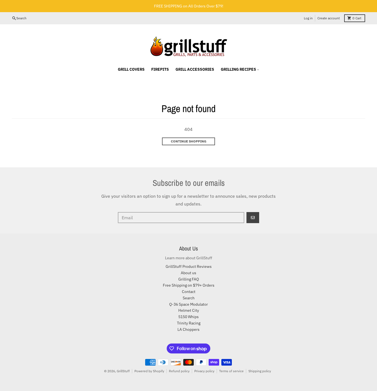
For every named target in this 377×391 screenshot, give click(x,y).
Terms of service (231, 371)
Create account (328, 18)
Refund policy (179, 371)
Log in (308, 18)
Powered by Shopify (149, 371)
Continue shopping (188, 141)
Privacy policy (204, 371)
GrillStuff (123, 371)
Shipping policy (259, 371)
